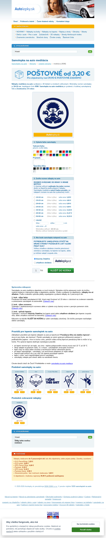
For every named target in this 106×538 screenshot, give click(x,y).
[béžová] (37, 155)
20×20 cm (39, 203)
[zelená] (70, 151)
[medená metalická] (50, 168)
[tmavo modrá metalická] (44, 168)
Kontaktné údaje (62, 21)
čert (36, 371)
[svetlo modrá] (41, 151)
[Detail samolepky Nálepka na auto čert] (33, 392)
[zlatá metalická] (53, 168)
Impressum (57, 499)
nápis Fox (69, 371)
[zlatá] (44, 155)
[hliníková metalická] (41, 168)
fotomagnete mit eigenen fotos (63, 502)
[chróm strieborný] (34, 171)
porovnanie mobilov (51, 505)
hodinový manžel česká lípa (31, 505)
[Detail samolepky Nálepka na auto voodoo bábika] (16, 392)
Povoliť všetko (86, 530)
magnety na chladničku (11, 502)
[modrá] (66, 151)
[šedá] (47, 155)
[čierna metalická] (34, 168)
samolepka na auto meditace (62, 363)
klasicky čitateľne (43, 259)
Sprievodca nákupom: (21, 287)
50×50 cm (39, 216)
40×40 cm (39, 213)
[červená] (63, 151)
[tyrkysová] (63, 155)
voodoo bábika (19, 371)
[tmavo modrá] (53, 155)
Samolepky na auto (19, 64)
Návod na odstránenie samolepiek (31, 497)
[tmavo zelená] (57, 155)
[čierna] (60, 151)
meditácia (19, 402)
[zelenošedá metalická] (63, 168)
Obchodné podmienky (54, 497)
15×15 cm (39, 200)
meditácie (18, 443)
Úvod (15, 21)
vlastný (38, 220)
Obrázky (32, 64)
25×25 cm (39, 207)
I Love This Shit (52, 371)
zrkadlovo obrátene (43, 263)
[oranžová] (50, 151)
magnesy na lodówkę (84, 502)
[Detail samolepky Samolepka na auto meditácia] (16, 422)
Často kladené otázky (45, 21)
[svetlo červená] (37, 151)
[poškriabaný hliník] (66, 168)
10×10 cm (39, 197)
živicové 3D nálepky (67, 505)
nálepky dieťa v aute (28, 502)
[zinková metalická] (37, 168)
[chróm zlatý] (70, 168)
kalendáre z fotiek (82, 505)
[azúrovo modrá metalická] (47, 168)
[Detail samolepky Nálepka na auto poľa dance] (82, 392)
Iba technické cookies (86, 524)
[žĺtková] (60, 155)
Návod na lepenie (11, 497)
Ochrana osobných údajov (73, 497)
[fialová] (41, 155)
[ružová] (66, 155)
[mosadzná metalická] (57, 168)
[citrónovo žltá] (47, 151)
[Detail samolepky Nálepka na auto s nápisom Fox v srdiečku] (66, 392)
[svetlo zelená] (44, 151)
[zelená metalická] (60, 168)
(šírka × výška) (52, 197)
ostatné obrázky (45, 64)
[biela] (34, 151)
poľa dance (85, 371)
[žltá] (34, 155)
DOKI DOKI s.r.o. (51, 486)
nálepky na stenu (44, 502)
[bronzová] (70, 155)
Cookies (88, 497)
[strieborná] (57, 151)
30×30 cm (39, 210)
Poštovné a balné (27, 21)
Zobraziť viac (49, 301)
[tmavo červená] (50, 155)
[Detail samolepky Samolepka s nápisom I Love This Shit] (49, 392)
